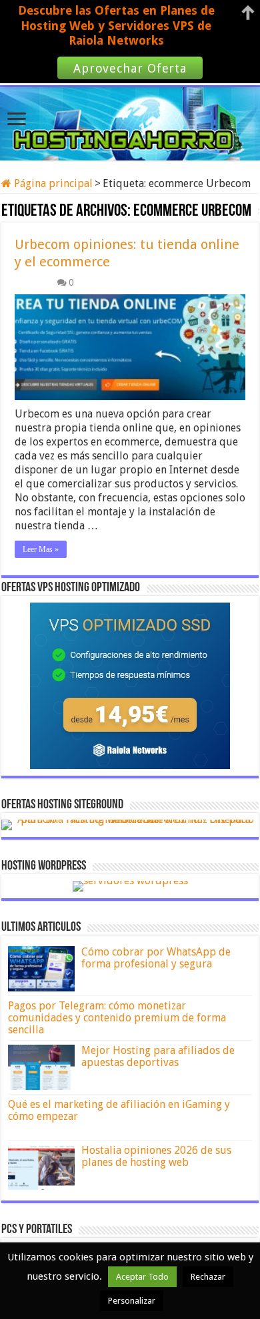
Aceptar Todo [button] (142, 1277)
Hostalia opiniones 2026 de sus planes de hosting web (156, 1156)
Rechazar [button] (208, 1277)
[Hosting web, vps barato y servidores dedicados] (130, 121)
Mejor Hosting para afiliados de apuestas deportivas (158, 1056)
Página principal (52, 183)
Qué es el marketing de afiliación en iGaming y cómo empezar (119, 1110)
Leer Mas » (41, 549)
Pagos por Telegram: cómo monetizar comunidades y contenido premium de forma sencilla (117, 1017)
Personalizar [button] (131, 1301)
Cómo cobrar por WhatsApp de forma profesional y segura (156, 957)
